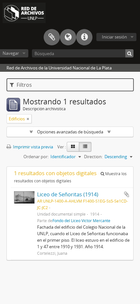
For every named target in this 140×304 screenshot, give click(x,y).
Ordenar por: (36, 157)
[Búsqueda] (129, 53)
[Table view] (85, 147)
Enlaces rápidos (84, 37)
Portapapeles (52, 37)
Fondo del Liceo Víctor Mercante (81, 220)
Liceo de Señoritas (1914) (67, 194)
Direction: (93, 157)
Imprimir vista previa (32, 147)
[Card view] (73, 147)
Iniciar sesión (114, 37)
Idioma (68, 37)
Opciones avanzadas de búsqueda (70, 132)
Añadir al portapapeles (126, 194)
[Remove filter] (28, 118)
